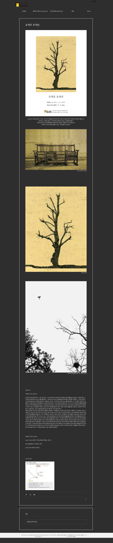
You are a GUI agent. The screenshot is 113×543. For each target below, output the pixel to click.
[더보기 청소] (87, 535)
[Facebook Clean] (90, 535)
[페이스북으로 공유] (26, 494)
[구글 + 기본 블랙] (93, 1)
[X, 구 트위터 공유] (30, 494)
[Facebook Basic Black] (95, 1)
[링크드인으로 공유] (34, 494)
